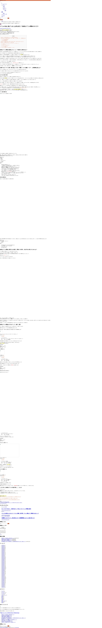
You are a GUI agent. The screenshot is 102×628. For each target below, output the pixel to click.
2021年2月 (3, 585)
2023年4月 (3, 563)
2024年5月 (3, 552)
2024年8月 (3, 550)
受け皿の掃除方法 (4, 40)
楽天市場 (3, 336)
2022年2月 (3, 575)
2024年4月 (3, 553)
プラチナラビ (16, 612)
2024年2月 (3, 555)
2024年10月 (3, 548)
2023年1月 (3, 566)
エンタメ (3, 591)
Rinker (3, 458)
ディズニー (4, 8)
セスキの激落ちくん (4, 46)
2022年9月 (3, 569)
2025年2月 (3, 545)
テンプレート (3, 592)
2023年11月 (3, 557)
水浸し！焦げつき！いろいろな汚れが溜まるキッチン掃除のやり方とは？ (10, 496)
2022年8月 (3, 570)
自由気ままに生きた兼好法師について (7, 621)
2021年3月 (3, 584)
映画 (2, 596)
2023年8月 (3, 560)
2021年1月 (3, 586)
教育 (2, 12)
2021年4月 (3, 583)
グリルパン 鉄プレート (5, 45)
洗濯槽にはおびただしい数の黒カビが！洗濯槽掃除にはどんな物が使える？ (18, 517)
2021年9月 (3, 579)
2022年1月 (3, 576)
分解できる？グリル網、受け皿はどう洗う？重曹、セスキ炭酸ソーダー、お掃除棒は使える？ (13, 38)
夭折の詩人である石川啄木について (7, 615)
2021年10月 (3, 578)
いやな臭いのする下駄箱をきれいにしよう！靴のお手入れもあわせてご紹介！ (11, 502)
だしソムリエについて (3, 503)
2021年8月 (3, 580)
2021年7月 (3, 581)
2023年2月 (3, 565)
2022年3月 (3, 574)
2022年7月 (3, 571)
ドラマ (4, 5)
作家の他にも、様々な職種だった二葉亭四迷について (9, 619)
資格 (2, 11)
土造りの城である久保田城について (7, 540)
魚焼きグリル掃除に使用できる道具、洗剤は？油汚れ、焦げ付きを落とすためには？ (12, 41)
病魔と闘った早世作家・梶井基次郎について (8, 538)
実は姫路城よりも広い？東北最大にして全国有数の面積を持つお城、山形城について (14, 541)
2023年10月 (3, 558)
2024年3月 (3, 554)
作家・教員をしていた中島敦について (7, 620)
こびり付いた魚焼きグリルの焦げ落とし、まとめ (7, 47)
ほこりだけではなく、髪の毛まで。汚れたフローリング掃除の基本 (16, 508)
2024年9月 (3, 549)
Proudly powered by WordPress (4, 627)
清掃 (3, 15)
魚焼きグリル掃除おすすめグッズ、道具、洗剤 (7, 42)
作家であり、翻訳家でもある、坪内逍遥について (9, 622)
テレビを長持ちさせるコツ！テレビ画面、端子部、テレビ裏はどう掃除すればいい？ (20, 513)
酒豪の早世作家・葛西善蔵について (7, 616)
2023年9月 (3, 559)
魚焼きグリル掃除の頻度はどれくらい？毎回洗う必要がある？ (9, 37)
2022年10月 (3, 568)
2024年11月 (3, 547)
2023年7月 (3, 561)
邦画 (5, 10)
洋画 (2, 598)
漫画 (3, 6)
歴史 (3, 13)
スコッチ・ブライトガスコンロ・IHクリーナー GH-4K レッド (10, 43)
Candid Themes (17, 627)
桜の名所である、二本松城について (7, 618)
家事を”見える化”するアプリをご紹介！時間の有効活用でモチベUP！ (10, 499)
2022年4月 (3, 573)
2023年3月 (3, 564)
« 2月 (0, 534)
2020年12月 (3, 587)
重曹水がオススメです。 (23, 87)
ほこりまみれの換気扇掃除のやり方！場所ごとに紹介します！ (9, 498)
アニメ (4, 7)
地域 (2, 16)
